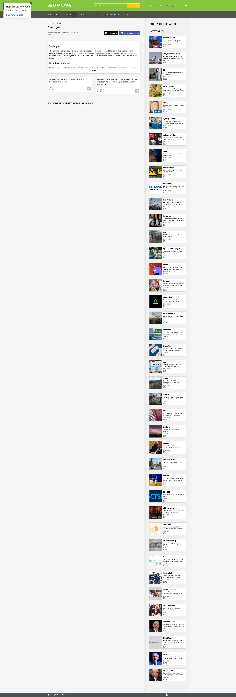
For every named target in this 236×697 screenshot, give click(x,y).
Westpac (166, 102)
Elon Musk (167, 638)
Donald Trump (169, 670)
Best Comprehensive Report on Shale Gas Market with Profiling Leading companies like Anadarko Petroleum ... (117, 81)
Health (84, 15)
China (165, 265)
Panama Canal (169, 622)
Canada (166, 443)
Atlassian (167, 184)
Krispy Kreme (168, 86)
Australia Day (168, 573)
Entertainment (112, 15)
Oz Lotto (166, 281)
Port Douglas (168, 167)
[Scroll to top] (166, 695)
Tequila (166, 476)
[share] (89, 88)
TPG (164, 232)
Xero (165, 362)
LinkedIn (167, 346)
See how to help (14, 15)
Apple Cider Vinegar (171, 248)
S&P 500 (166, 492)
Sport (128, 15)
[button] (176, 6)
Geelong (166, 427)
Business (70, 15)
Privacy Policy (54, 695)
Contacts (66, 695)
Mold (165, 151)
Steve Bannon (169, 38)
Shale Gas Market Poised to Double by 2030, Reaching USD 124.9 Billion (67, 80)
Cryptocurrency (169, 541)
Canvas (166, 394)
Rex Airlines (168, 200)
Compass (167, 524)
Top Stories (53, 15)
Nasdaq (166, 557)
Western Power (169, 459)
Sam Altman (168, 216)
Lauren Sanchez (169, 589)
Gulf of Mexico (169, 605)
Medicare (167, 330)
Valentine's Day (169, 135)
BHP (165, 70)
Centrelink (167, 297)
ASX (164, 411)
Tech (96, 15)
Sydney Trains (169, 119)
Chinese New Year (170, 508)
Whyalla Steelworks (171, 54)
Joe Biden (167, 654)
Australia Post (169, 313)
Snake (165, 378)
